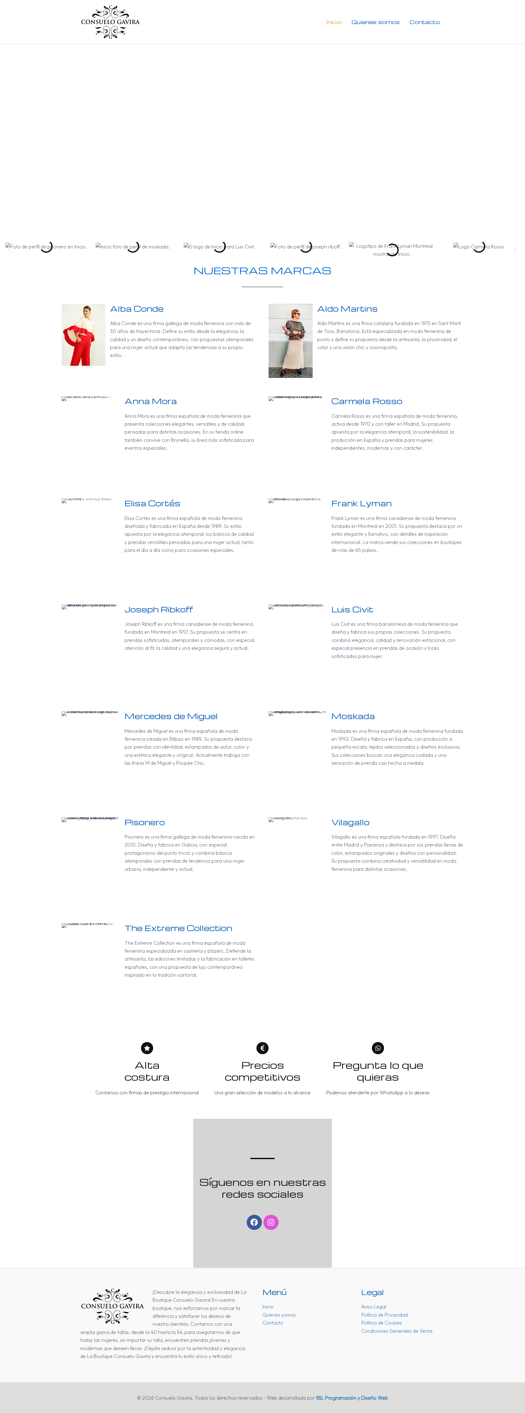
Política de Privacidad (384, 1315)
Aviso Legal (373, 1307)
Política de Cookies (381, 1323)
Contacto (425, 21)
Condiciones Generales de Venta (396, 1331)
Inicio (334, 21)
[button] (10, 250)
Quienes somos (376, 21)
